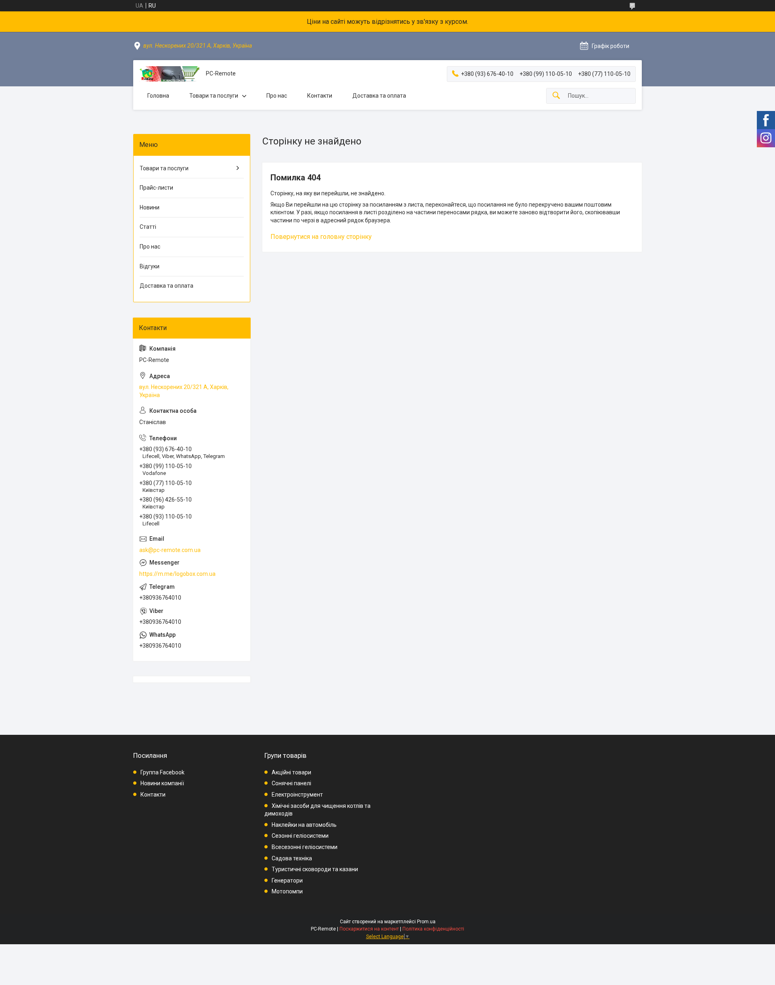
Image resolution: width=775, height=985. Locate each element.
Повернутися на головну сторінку (321, 236)
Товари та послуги (213, 95)
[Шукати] (556, 96)
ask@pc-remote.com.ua (170, 550)
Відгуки (149, 266)
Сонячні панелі (291, 783)
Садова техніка (292, 858)
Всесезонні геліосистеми (304, 847)
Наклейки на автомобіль (304, 825)
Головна (158, 95)
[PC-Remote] (169, 74)
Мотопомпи (287, 891)
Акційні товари (291, 772)
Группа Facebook (162, 772)
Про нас (276, 95)
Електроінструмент (297, 794)
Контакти (319, 95)
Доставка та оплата (379, 95)
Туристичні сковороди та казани (315, 869)
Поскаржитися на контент (369, 929)
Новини (149, 207)
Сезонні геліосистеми (300, 835)
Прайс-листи (156, 187)
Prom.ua (426, 921)
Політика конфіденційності (433, 929)
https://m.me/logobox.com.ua (177, 574)
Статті (148, 227)
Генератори (287, 880)
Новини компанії (162, 783)
